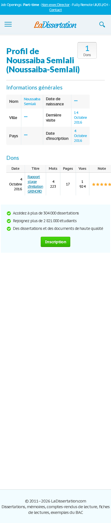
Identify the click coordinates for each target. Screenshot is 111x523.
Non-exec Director (55, 4)
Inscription (55, 241)
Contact (55, 9)
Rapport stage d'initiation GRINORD (35, 184)
